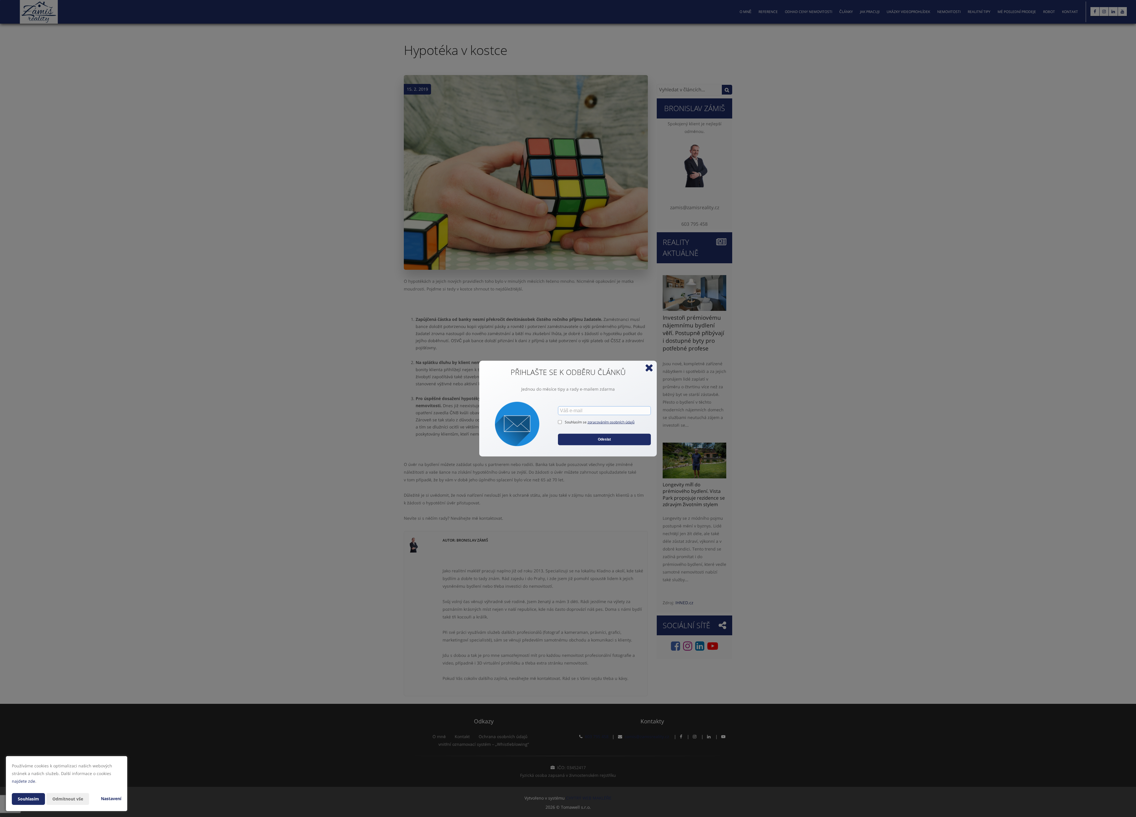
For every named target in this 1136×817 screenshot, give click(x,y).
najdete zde (23, 781)
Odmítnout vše (67, 799)
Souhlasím (28, 799)
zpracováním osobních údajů (611, 422)
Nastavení (111, 798)
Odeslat (604, 439)
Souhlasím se (576, 422)
